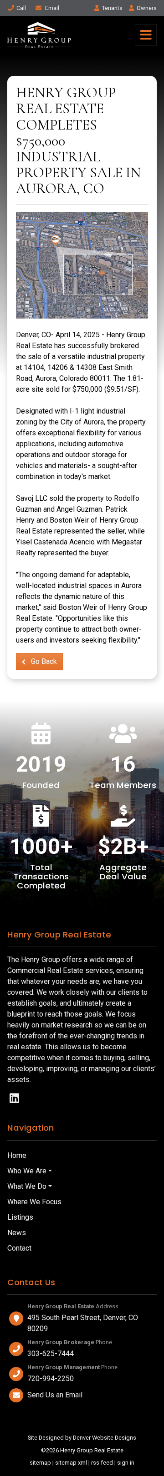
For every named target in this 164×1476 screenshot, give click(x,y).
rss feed (102, 1462)
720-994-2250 (50, 1378)
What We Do (26, 1186)
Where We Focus (34, 1201)
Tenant (112, 8)
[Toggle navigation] (146, 35)
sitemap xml (71, 1462)
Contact (19, 1248)
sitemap (40, 1462)
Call (21, 8)
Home (16, 1155)
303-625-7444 (50, 1353)
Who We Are (26, 1171)
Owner (147, 8)
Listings (20, 1217)
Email (51, 8)
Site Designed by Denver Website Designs (82, 1437)
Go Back (43, 661)
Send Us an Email (54, 1395)
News (16, 1232)
